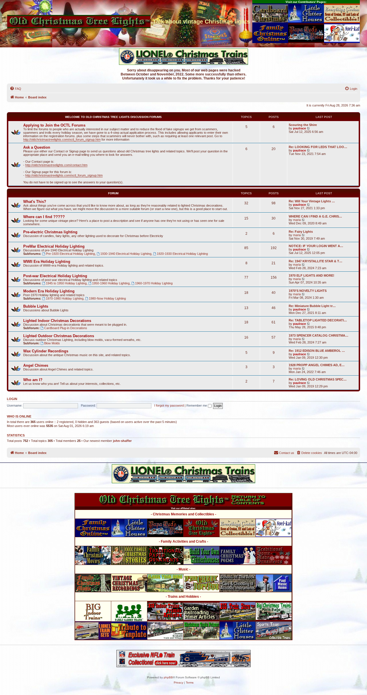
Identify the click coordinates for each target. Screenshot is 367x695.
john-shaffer (122, 440)
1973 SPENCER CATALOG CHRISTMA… (318, 335)
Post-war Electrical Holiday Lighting (55, 276)
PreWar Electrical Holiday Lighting (54, 246)
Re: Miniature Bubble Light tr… (312, 306)
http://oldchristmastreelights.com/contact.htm (56, 165)
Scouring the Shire (303, 125)
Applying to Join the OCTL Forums (54, 125)
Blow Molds (52, 343)
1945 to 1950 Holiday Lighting (66, 283)
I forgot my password (169, 405)
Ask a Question (36, 147)
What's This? (34, 201)
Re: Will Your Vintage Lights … (312, 201)
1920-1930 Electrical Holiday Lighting (182, 253)
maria (297, 220)
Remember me (197, 405)
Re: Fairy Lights (301, 231)
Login (12, 399)
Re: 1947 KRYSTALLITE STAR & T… (315, 261)
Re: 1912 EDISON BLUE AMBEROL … (317, 350)
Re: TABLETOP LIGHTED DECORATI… (318, 320)
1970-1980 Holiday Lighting (64, 298)
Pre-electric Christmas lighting (50, 232)
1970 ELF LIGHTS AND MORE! (311, 275)
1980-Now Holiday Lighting (107, 298)
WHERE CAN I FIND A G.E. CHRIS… (315, 216)
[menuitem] (15, 88)
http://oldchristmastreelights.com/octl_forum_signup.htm (62, 139)
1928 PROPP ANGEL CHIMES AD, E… (317, 365)
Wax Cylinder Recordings (45, 351)
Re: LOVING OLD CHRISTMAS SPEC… (318, 379)
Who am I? (32, 380)
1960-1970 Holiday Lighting (154, 283)
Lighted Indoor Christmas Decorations (57, 321)
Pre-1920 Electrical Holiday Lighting (70, 253)
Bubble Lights (35, 306)
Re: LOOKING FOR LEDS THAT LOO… (318, 147)
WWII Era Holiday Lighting (46, 261)
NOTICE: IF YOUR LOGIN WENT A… (316, 246)
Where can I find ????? (44, 217)
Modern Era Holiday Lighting (49, 291)
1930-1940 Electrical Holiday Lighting (125, 253)
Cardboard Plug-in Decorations (65, 328)
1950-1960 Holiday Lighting (111, 283)
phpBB (168, 677)
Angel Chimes (35, 365)
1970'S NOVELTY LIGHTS (308, 290)
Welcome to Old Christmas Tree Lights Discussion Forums (113, 117)
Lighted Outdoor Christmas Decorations (58, 336)
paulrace (299, 128)
